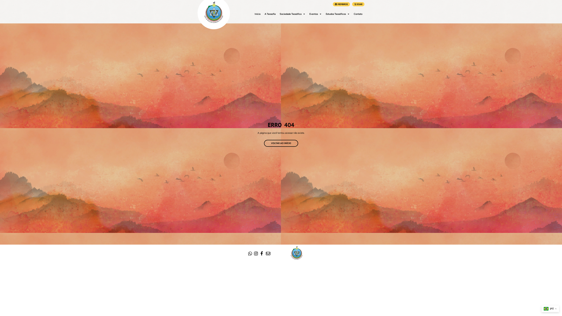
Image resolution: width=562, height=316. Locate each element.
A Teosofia (270, 14)
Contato (358, 14)
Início (258, 14)
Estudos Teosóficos (336, 14)
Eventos (313, 14)
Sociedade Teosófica (290, 14)
